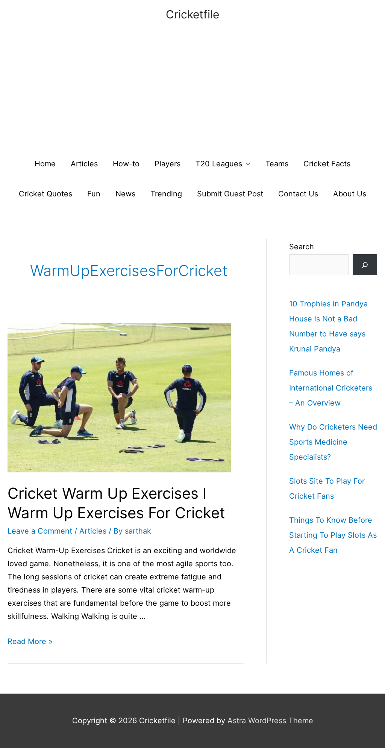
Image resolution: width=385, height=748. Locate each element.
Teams (276, 163)
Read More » (30, 641)
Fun (93, 193)
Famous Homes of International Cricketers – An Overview (330, 387)
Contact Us (298, 193)
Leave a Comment (40, 530)
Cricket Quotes (45, 193)
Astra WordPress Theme (270, 720)
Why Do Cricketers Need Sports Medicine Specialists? (333, 441)
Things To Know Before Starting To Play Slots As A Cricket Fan (333, 535)
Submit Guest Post (230, 193)
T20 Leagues (219, 163)
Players (167, 163)
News (125, 193)
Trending (166, 193)
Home (45, 163)
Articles (84, 163)
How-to (126, 163)
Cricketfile (192, 14)
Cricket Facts (326, 163)
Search (301, 246)
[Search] (365, 264)
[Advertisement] (192, 92)
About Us (349, 193)
